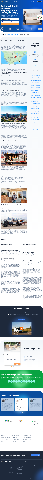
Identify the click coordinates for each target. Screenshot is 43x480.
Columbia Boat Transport (34, 129)
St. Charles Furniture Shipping (35, 87)
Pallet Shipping (19, 464)
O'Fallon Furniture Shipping (35, 82)
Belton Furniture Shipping (34, 122)
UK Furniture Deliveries (16, 446)
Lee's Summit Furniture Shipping (36, 80)
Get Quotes (39, 1)
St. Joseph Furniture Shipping (35, 85)
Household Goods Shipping (5, 437)
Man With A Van (3, 446)
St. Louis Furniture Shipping (35, 73)
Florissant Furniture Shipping (35, 92)
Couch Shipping (3, 443)
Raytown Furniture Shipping (35, 109)
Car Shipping (10, 468)
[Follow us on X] (33, 476)
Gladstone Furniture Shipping (35, 117)
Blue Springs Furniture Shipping (35, 88)
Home (2, 34)
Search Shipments (16, 1)
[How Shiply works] (21, 328)
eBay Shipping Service (27, 435)
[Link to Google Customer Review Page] (8, 421)
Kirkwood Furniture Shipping (35, 111)
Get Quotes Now (21, 319)
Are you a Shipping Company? (32, 1)
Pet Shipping (10, 467)
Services (11, 1)
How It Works (21, 1)
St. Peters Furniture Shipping (35, 90)
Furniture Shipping (7, 34)
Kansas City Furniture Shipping (35, 75)
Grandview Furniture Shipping (35, 119)
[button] (21, 354)
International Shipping (27, 439)
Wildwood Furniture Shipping (35, 103)
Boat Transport (19, 472)
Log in (27, 1)
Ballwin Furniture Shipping (35, 106)
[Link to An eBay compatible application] (21, 421)
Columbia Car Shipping (34, 126)
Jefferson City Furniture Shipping (36, 97)
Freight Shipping (11, 472)
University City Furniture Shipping (36, 104)
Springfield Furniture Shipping (35, 77)
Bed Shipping (25, 441)
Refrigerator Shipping (4, 439)
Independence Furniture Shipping (36, 78)
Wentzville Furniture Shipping (35, 95)
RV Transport (10, 462)
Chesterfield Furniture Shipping (35, 93)
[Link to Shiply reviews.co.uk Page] (35, 421)
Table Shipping (14, 437)
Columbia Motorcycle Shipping (35, 127)
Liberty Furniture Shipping (35, 108)
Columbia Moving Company (35, 131)
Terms (33, 462)
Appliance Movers (26, 443)
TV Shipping (3, 441)
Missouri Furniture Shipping (15, 34)
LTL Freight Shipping (15, 439)
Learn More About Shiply (35, 455)
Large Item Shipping (4, 435)
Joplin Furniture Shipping (34, 83)
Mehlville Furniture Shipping (35, 113)
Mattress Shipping (15, 441)
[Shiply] (4, 2)
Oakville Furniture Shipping (35, 101)
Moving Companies (15, 435)
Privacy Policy (34, 465)
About (25, 462)
